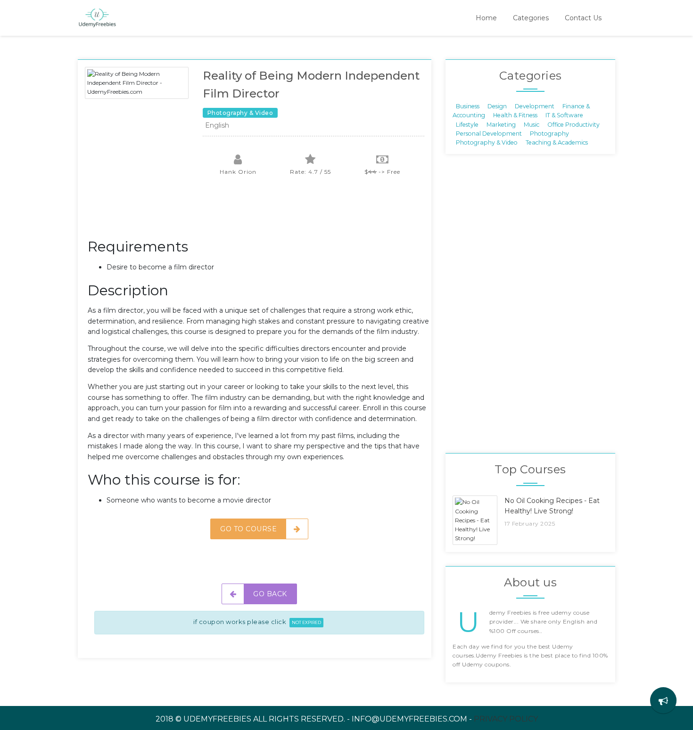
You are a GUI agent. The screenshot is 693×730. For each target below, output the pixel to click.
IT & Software (564, 115)
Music (531, 124)
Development (534, 105)
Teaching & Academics (557, 142)
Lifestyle (467, 124)
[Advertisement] (259, 212)
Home (486, 18)
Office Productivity (573, 124)
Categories (531, 18)
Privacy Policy (506, 718)
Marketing (501, 124)
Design (497, 105)
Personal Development (489, 133)
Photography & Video (487, 142)
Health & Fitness (515, 115)
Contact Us (583, 18)
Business (467, 105)
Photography (549, 133)
